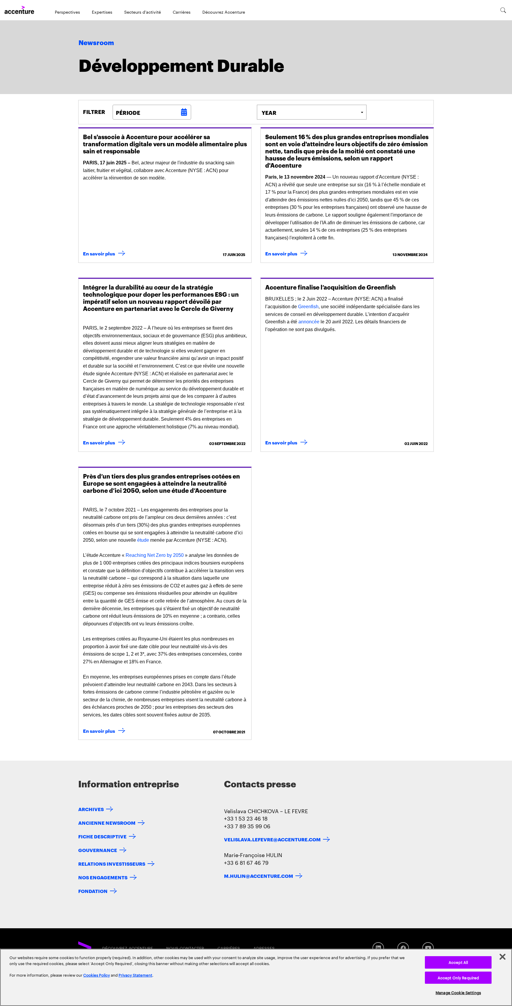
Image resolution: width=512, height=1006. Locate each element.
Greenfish (308, 306)
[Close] (502, 956)
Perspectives (67, 12)
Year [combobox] (269, 112)
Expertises (102, 12)
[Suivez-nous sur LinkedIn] (378, 948)
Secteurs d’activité (142, 12)
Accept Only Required (458, 977)
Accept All (458, 962)
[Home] (19, 10)
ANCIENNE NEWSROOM (106, 822)
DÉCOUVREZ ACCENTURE (127, 948)
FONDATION (93, 890)
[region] (256, 977)
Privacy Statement (135, 975)
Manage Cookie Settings (458, 992)
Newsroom (96, 43)
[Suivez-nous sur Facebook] (403, 948)
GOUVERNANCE (97, 849)
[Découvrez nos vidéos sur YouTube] (428, 948)
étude (143, 540)
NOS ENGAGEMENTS (102, 877)
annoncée (308, 321)
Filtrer (94, 111)
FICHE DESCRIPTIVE (102, 836)
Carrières (182, 12)
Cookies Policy (96, 975)
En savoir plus (105, 253)
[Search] (503, 10)
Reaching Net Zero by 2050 (155, 555)
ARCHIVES (91, 808)
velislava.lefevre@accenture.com (272, 839)
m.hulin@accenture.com (258, 875)
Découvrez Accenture (223, 12)
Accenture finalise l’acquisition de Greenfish (330, 287)
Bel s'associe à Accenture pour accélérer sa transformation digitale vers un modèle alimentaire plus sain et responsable (165, 143)
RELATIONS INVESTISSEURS (111, 863)
